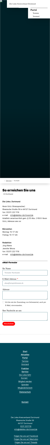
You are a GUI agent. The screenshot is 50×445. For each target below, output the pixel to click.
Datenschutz (25, 392)
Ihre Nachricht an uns (11, 310)
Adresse (5, 289)
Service (9, 181)
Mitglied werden (25, 381)
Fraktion (25, 368)
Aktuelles (25, 354)
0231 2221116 (25, 426)
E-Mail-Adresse (10, 279)
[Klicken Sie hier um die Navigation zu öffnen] (46, 3)
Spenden (25, 384)
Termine (36, 13)
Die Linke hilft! (25, 375)
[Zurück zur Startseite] (3, 180)
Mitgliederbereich (25, 388)
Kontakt (24, 378)
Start (25, 351)
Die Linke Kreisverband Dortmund (22, 4)
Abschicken (9, 323)
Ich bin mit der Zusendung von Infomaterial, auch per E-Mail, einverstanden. (25, 303)
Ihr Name (6, 268)
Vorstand (36, 16)
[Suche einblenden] (39, 3)
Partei (33, 9)
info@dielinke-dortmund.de (21, 215)
